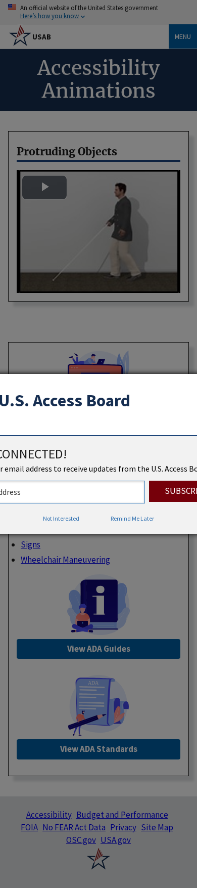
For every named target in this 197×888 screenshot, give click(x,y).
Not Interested (61, 518)
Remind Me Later (132, 518)
